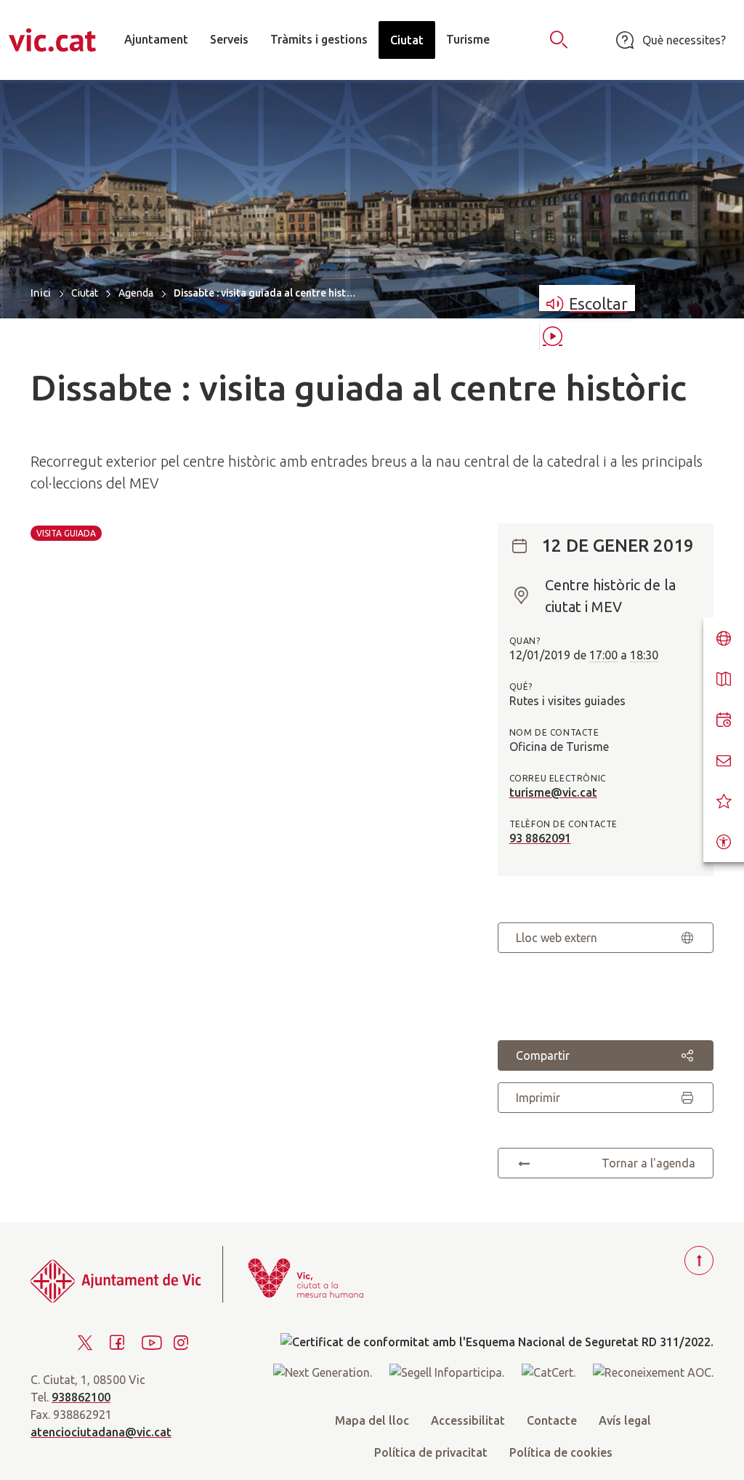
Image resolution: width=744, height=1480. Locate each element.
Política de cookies (560, 1452)
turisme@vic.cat (553, 792)
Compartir (543, 1055)
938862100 (81, 1397)
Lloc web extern (556, 937)
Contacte (552, 1420)
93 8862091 (540, 838)
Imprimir (538, 1097)
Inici (41, 292)
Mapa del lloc (372, 1420)
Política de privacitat (431, 1452)
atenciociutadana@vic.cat (101, 1432)
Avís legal (625, 1420)
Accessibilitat (468, 1420)
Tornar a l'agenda (648, 1163)
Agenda (135, 293)
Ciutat (84, 293)
